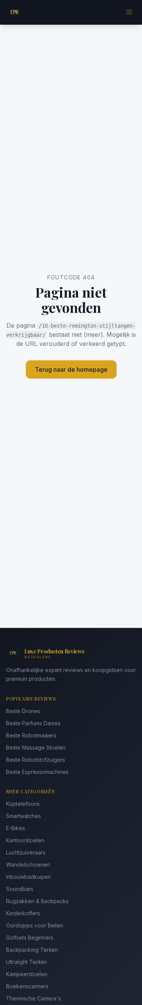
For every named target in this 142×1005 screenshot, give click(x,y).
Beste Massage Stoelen (36, 747)
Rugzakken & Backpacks (37, 901)
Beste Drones (23, 711)
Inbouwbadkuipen (28, 876)
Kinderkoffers (23, 913)
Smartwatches (23, 816)
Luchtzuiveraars (25, 852)
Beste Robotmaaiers (31, 735)
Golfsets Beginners (29, 937)
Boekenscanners (27, 986)
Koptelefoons (23, 804)
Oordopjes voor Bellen (34, 925)
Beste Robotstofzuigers (35, 759)
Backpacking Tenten (32, 949)
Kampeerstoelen (26, 974)
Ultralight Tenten (26, 962)
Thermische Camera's (33, 998)
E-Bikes (15, 828)
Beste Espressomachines (37, 772)
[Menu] (129, 12)
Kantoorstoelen (25, 840)
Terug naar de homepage (71, 369)
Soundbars (19, 889)
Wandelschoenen (28, 864)
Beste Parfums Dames (33, 723)
